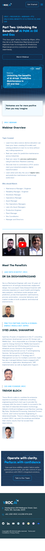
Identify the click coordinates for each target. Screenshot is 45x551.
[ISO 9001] (23, 523)
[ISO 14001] (33, 523)
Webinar (25, 16)
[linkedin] (8, 523)
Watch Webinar (22, 57)
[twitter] (3, 523)
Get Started (32, 4)
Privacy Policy (14, 533)
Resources (15, 16)
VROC (6, 16)
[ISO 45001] (18, 523)
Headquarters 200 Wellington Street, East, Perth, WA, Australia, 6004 (21, 509)
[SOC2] (38, 523)
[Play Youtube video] (22, 244)
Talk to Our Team (22, 478)
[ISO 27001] (28, 523)
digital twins (34, 173)
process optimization (29, 159)
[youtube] (13, 523)
